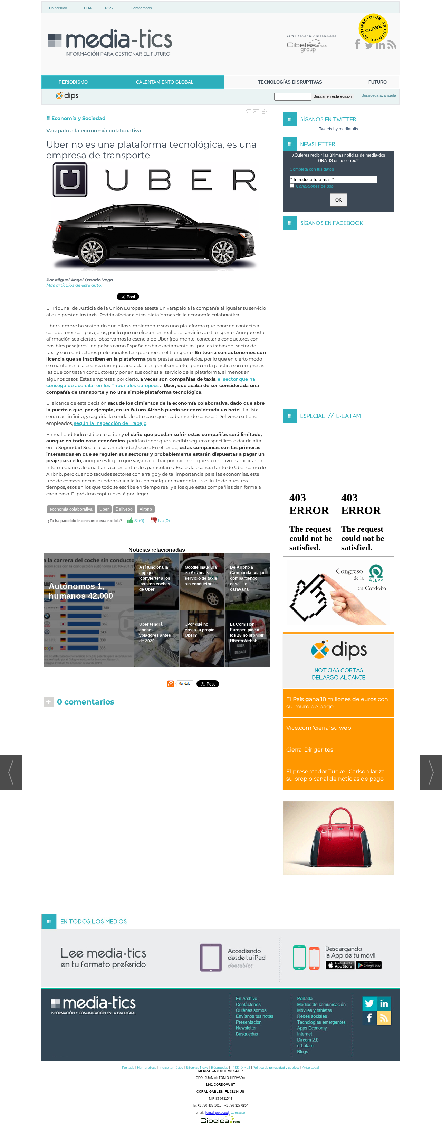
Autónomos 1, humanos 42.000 (81, 590)
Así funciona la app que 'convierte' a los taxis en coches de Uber (154, 578)
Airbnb (146, 509)
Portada (128, 1067)
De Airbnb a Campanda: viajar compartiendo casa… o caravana (247, 578)
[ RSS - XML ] (240, 1067)
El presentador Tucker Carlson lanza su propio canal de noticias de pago (335, 775)
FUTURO (377, 82)
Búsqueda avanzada (379, 95)
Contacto (238, 1113)
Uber (104, 509)
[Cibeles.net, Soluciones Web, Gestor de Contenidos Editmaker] (220, 1121)
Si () (138, 520)
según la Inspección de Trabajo (110, 423)
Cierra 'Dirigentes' (310, 749)
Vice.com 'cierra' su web (318, 728)
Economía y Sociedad (78, 118)
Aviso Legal (310, 1067)
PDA (88, 8)
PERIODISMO (73, 82)
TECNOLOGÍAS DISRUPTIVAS (290, 82)
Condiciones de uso (315, 186)
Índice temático (171, 1067)
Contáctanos (141, 8)
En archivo (58, 8)
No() (163, 520)
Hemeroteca (146, 1067)
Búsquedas (219, 1067)
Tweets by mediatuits (338, 129)
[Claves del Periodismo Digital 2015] (338, 592)
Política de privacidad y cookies (276, 1067)
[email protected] (217, 1113)
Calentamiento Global (164, 82)
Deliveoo (124, 509)
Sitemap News (197, 1067)
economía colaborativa (71, 509)
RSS (109, 8)
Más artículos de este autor (74, 285)
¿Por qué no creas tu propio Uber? (199, 630)
